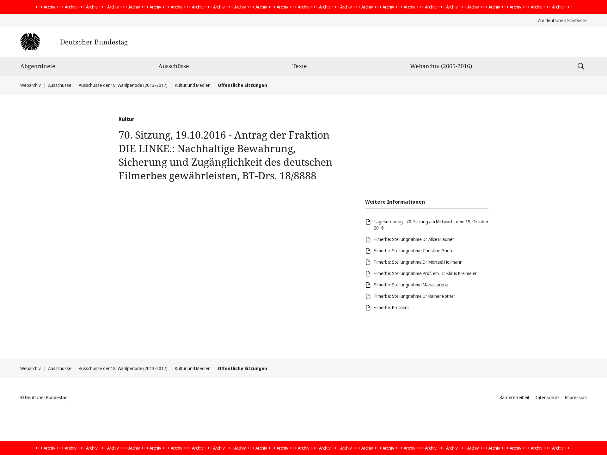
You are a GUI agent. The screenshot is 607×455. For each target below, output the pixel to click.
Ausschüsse (173, 66)
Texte (299, 66)
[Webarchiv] (73, 42)
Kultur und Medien (193, 85)
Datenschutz (547, 397)
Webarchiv (30, 85)
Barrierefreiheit (515, 397)
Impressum (576, 397)
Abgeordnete (37, 66)
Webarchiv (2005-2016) (441, 66)
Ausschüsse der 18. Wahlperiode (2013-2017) (123, 85)
